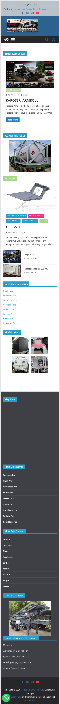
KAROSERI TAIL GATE (30, 221)
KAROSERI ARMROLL (22, 100)
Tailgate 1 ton (29, 254)
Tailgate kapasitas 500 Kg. (35, 268)
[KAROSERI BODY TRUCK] (6, 39)
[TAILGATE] (30, 197)
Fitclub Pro (8, 318)
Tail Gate (44, 221)
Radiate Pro (8, 314)
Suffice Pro (8, 492)
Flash (5, 551)
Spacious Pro (9, 475)
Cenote (6, 539)
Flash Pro (7, 481)
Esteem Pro (8, 309)
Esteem (6, 586)
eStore (6, 568)
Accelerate (8, 557)
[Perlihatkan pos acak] (53, 39)
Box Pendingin (9, 291)
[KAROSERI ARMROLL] (30, 74)
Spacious (7, 545)
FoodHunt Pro (9, 295)
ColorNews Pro (10, 300)
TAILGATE (13, 226)
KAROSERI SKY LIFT (13, 221)
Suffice (6, 563)
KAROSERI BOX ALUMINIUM (16, 216)
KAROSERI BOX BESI (36, 216)
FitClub (6, 574)
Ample (6, 580)
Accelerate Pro (9, 304)
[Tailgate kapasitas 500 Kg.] (12, 271)
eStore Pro (8, 504)
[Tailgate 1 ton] (12, 256)
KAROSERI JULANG (13, 90)
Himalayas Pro (9, 323)
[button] (6, 698)
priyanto (26, 95)
